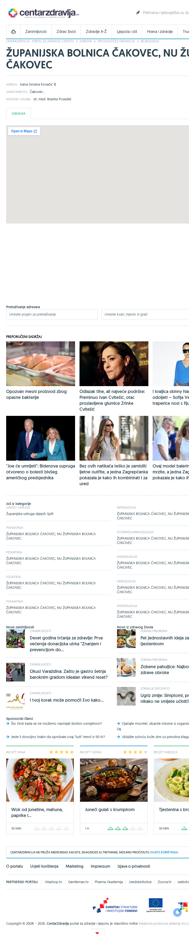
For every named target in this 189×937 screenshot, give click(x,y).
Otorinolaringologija (135, 532)
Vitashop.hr (53, 882)
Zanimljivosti (36, 31)
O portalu (14, 866)
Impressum (100, 866)
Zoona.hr (165, 882)
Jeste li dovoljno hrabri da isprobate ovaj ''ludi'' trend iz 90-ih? (58, 737)
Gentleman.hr (78, 882)
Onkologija (126, 581)
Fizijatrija (13, 577)
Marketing (74, 866)
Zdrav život (66, 31)
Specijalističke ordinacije (116, 41)
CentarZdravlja (43, 13)
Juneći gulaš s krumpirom (110, 809)
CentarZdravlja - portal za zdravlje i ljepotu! (40, 41)
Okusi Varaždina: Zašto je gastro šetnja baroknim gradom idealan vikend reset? (69, 674)
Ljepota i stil (127, 31)
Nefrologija (126, 507)
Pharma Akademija (109, 882)
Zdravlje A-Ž (96, 31)
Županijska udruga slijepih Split (29, 514)
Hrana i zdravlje (160, 31)
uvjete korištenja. (164, 852)
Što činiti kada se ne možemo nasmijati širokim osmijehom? (56, 723)
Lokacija (18, 113)
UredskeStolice (140, 882)
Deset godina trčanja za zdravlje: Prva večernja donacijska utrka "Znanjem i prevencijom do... (66, 643)
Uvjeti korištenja (44, 866)
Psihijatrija (14, 527)
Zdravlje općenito (155, 688)
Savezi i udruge (18, 507)
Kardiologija (127, 557)
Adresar (85, 41)
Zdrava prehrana (154, 631)
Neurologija (150, 41)
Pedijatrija (14, 552)
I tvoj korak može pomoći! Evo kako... (67, 700)
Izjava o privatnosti (134, 866)
